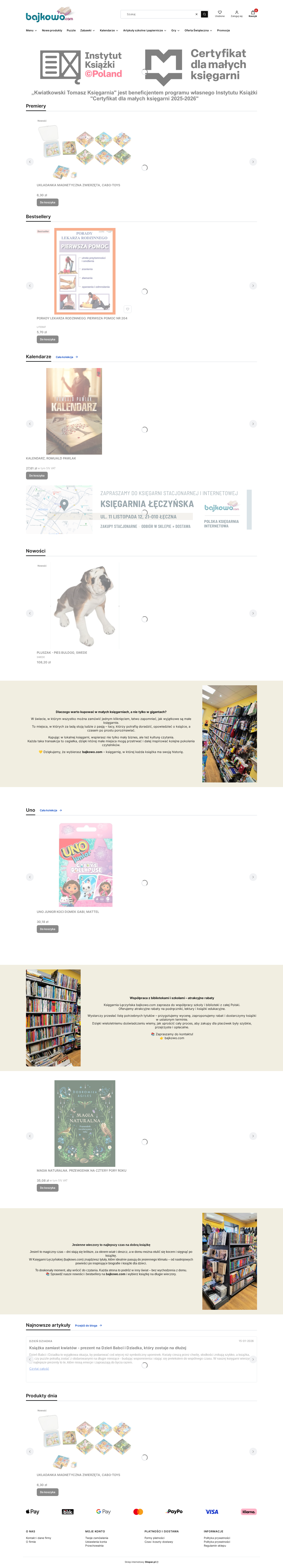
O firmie (31, 1541)
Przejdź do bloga (86, 1325)
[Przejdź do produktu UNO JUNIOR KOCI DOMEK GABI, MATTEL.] (85, 864)
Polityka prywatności (217, 1537)
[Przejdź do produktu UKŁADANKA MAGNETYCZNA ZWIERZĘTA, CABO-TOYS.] (85, 149)
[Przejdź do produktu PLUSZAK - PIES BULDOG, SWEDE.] (85, 605)
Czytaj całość (39, 1369)
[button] (204, 14)
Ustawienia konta (96, 1541)
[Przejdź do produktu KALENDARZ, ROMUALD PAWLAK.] (74, 411)
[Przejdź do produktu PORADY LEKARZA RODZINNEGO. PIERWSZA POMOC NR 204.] (85, 271)
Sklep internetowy (140, 1561)
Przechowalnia (94, 1545)
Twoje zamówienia (96, 1537)
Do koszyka (47, 202)
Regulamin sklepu (215, 1545)
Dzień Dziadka (40, 1341)
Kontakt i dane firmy (38, 1537)
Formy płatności (154, 1537)
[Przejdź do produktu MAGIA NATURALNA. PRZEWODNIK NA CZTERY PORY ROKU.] (85, 1123)
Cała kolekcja (64, 357)
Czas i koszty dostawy (159, 1541)
